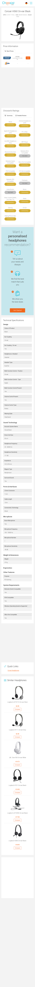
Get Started (17, 310)
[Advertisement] (17, 87)
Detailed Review (21, 115)
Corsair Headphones (13, 670)
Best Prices (10, 51)
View (28, 58)
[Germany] (26, 3)
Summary (9, 115)
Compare (17, 709)
